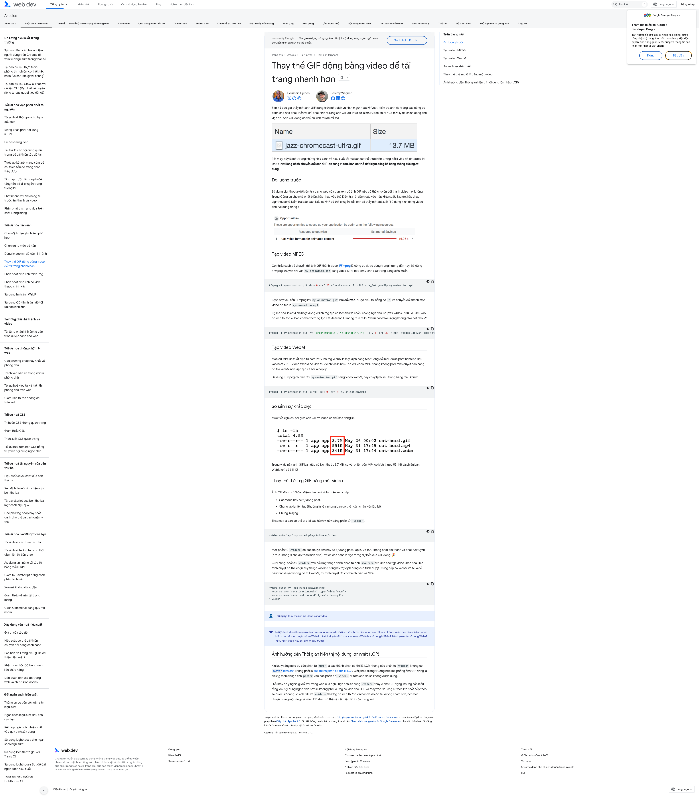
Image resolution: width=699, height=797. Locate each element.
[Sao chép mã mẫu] (432, 281)
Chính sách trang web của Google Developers (375, 721)
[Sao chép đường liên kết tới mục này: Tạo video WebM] (308, 348)
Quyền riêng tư (78, 789)
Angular (522, 23)
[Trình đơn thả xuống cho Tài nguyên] (68, 4)
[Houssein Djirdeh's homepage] (299, 99)
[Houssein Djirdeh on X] (289, 99)
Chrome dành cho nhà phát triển (363, 755)
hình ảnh (283, 671)
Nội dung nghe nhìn (359, 23)
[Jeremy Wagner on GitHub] (333, 99)
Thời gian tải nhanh (36, 23)
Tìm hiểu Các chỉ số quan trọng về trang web (83, 23)
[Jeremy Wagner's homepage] (343, 99)
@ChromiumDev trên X (534, 755)
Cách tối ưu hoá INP (229, 23)
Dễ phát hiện (463, 23)
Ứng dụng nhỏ (331, 23)
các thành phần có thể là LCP (332, 671)
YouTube (526, 761)
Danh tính (124, 23)
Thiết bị (442, 23)
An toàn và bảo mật (391, 23)
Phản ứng (288, 23)
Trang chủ (277, 54)
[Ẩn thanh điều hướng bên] (44, 790)
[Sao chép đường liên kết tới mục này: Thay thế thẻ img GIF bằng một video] (346, 481)
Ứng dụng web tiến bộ (151, 23)
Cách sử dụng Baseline (134, 4)
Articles (10, 15)
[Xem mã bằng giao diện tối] (428, 281)
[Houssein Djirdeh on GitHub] (294, 99)
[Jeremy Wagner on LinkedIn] (338, 99)
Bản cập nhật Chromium (358, 761)
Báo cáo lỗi (174, 755)
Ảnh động (308, 23)
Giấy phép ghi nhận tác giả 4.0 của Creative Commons (367, 717)
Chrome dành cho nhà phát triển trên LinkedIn (547, 767)
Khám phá (83, 4)
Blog (158, 4)
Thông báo (202, 23)
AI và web (10, 23)
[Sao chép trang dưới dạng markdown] (341, 77)
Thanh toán (180, 23)
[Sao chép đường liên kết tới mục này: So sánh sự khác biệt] (314, 407)
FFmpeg (345, 266)
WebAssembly (421, 23)
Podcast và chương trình (359, 772)
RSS (523, 772)
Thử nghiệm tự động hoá (494, 23)
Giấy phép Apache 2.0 (288, 721)
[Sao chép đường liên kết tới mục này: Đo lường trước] (304, 180)
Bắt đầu (678, 55)
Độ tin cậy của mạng (262, 23)
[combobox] (629, 4)
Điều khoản (59, 789)
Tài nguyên (57, 4)
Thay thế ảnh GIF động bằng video (307, 616)
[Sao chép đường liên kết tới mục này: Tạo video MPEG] (307, 254)
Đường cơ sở (105, 4)
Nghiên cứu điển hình (182, 4)
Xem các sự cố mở (179, 761)
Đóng (651, 55)
